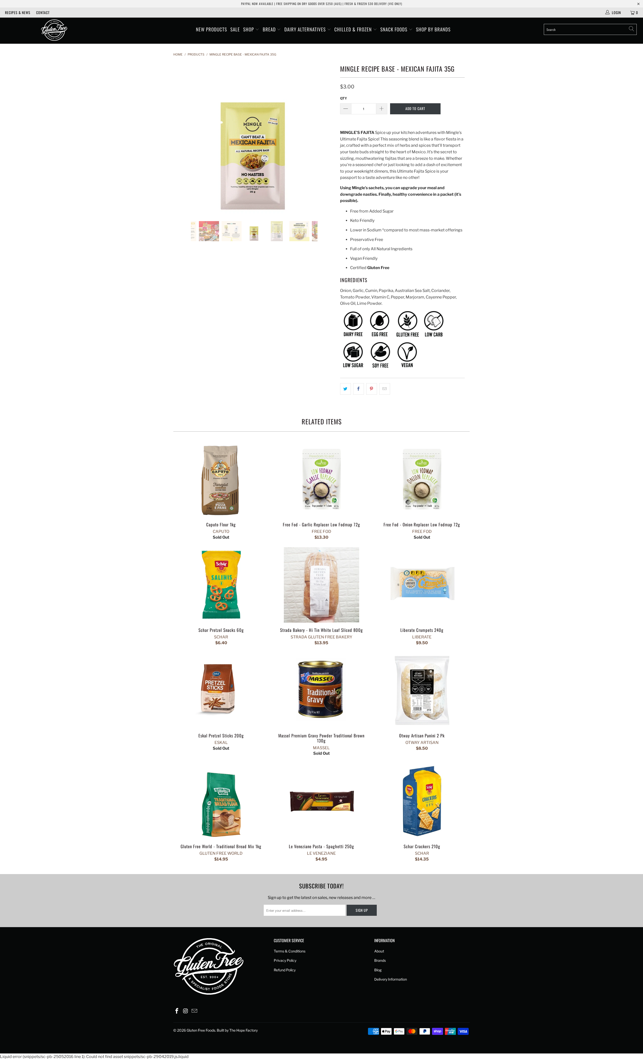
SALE (235, 29)
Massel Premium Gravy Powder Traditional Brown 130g (321, 690)
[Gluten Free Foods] (54, 31)
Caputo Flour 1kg (221, 479)
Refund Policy (285, 970)
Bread (270, 29)
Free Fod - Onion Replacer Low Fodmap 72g (422, 479)
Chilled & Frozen (353, 29)
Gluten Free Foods (201, 1030)
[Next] (326, 138)
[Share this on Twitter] (345, 389)
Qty (343, 98)
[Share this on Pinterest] (371, 389)
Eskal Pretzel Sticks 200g (221, 690)
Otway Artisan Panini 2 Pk (422, 690)
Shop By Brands (433, 29)
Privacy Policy (285, 960)
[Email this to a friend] (384, 389)
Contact (43, 12)
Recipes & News (17, 12)
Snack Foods (394, 29)
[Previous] (182, 138)
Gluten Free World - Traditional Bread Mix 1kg (221, 801)
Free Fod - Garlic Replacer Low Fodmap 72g (321, 479)
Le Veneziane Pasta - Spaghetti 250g (321, 801)
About (379, 951)
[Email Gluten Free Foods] (194, 1011)
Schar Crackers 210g (422, 801)
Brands (380, 960)
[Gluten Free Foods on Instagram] (186, 1011)
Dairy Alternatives (305, 29)
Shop (249, 29)
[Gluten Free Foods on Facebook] (177, 1011)
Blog (378, 970)
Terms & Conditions (289, 951)
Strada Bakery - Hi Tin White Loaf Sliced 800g (321, 585)
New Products (211, 29)
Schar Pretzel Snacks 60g (221, 585)
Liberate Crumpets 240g (422, 585)
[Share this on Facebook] (358, 389)
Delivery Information (390, 979)
